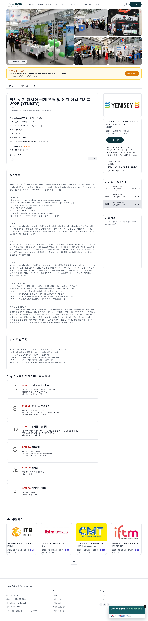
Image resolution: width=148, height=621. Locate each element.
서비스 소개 (74, 4)
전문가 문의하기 (115, 140)
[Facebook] (100, 604)
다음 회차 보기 (132, 73)
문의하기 (135, 4)
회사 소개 (87, 4)
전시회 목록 (57, 595)
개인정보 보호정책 (59, 607)
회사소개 (102, 595)
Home (31, 4)
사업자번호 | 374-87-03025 (16, 599)
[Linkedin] (108, 604)
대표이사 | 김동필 (12, 595)
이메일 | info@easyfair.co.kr (16, 603)
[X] (104, 604)
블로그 (98, 4)
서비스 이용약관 (58, 611)
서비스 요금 (60, 4)
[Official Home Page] (12, 159)
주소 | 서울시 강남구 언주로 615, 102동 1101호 (21, 611)
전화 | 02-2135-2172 (13, 607)
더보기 (74, 562)
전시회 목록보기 (44, 4)
